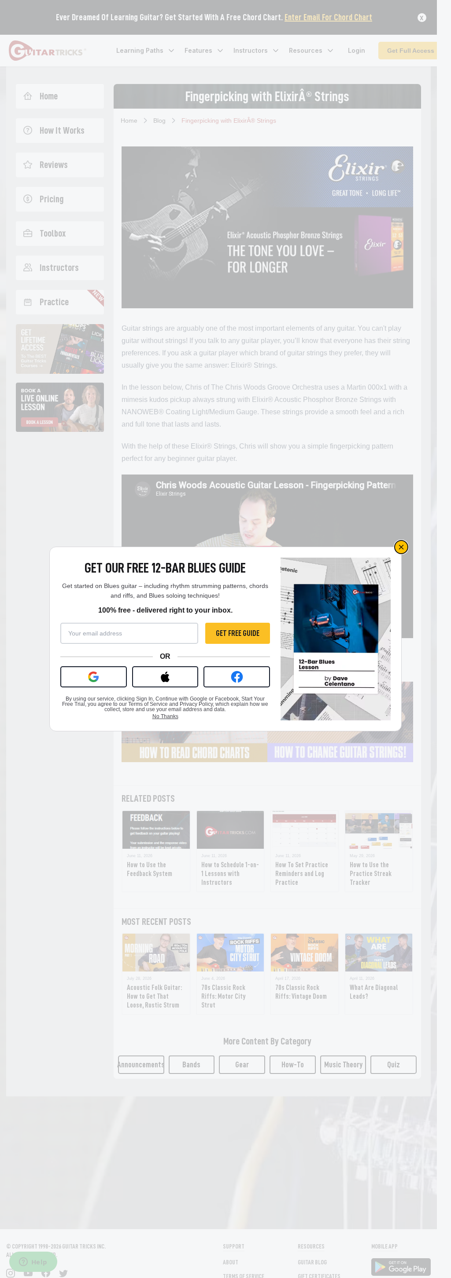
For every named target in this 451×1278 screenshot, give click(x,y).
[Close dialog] (401, 547)
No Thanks (165, 716)
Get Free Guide (237, 633)
